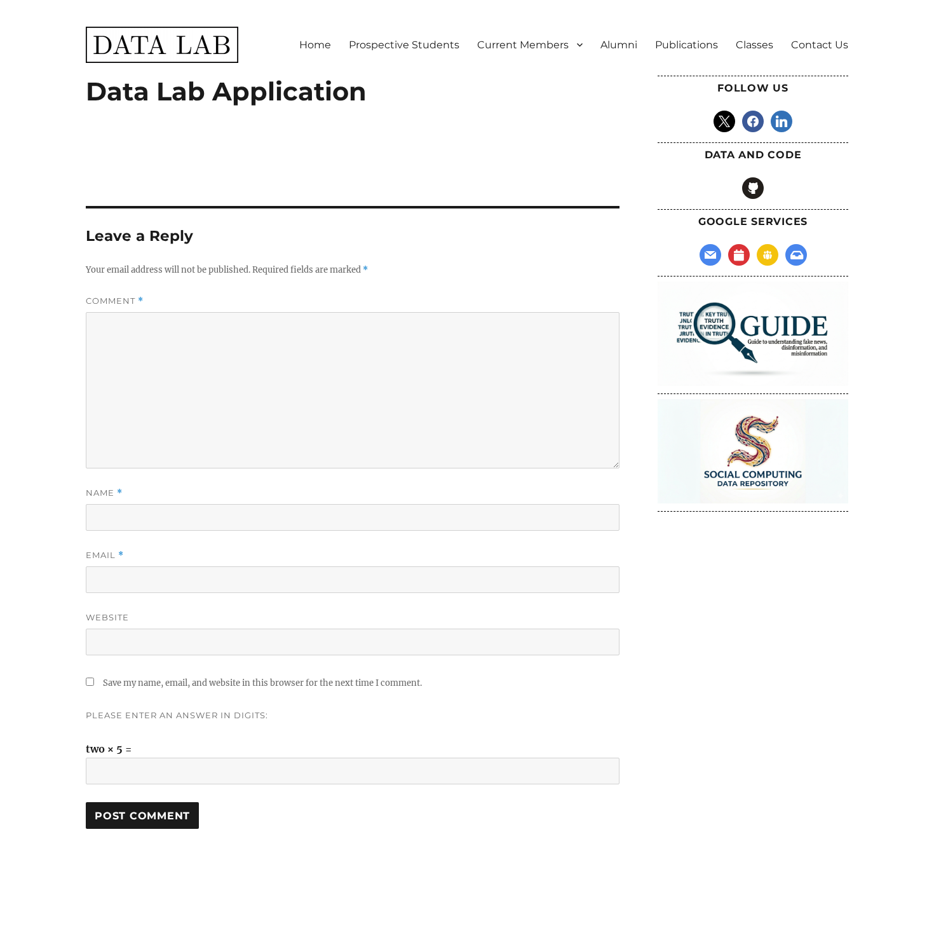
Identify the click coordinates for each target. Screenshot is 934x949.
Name (104, 493)
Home (315, 45)
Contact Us (819, 45)
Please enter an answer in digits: (177, 715)
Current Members (523, 45)
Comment (115, 301)
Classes (754, 45)
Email (105, 555)
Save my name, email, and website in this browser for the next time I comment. (262, 683)
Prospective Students (404, 45)
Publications (686, 45)
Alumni (618, 45)
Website (107, 617)
